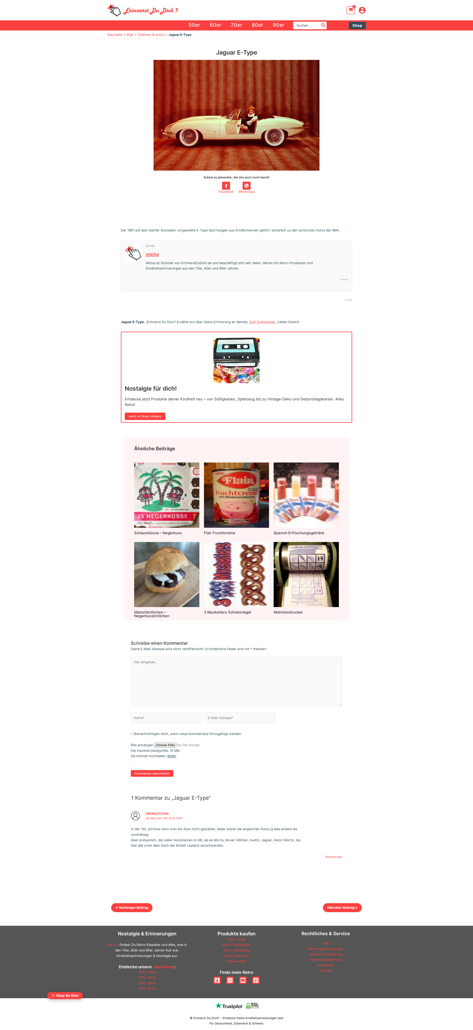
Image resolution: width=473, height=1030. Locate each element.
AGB (325, 943)
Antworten (333, 857)
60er (130, 35)
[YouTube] (243, 980)
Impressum (325, 965)
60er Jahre (147, 972)
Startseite (114, 35)
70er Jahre (147, 977)
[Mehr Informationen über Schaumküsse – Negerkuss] (166, 495)
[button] (357, 25)
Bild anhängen (142, 745)
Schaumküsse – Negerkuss (158, 533)
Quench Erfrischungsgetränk (299, 533)
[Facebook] (217, 980)
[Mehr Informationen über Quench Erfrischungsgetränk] (306, 495)
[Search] (323, 25)
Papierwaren (236, 961)
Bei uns (113, 945)
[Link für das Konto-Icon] (362, 10)
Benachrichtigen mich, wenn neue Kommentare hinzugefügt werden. (188, 734)
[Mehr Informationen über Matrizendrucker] (306, 574)
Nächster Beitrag (342, 907)
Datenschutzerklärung (325, 954)
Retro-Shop (236, 939)
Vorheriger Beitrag (131, 907)
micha (152, 254)
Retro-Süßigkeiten (236, 945)
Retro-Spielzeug (236, 950)
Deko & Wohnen (236, 956)
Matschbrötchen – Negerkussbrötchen (151, 614)
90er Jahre (147, 988)
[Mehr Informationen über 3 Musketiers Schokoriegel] (236, 574)
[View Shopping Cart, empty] (351, 10)
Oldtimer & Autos (151, 35)
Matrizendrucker (288, 612)
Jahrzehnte (164, 966)
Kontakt (326, 971)
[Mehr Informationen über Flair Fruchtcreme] (236, 495)
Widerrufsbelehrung (325, 960)
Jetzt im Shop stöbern (145, 416)
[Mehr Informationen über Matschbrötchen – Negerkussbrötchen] (166, 574)
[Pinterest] (256, 980)
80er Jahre (147, 983)
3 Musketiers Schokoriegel (227, 612)
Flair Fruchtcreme (219, 533)
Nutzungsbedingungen (326, 949)
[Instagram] (230, 980)
